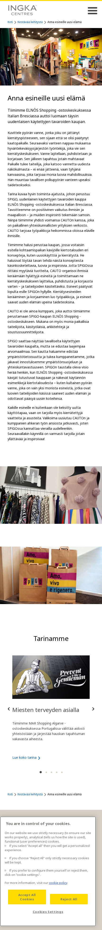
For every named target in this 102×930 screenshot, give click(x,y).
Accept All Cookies (27, 897)
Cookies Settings (48, 912)
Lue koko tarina (24, 757)
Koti (10, 22)
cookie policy (58, 883)
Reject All (68, 899)
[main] (48, 871)
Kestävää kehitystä (30, 22)
